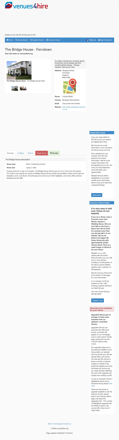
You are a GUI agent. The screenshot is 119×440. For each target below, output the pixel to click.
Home (10, 40)
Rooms (30, 153)
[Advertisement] (87, 17)
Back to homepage (55, 424)
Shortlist (55, 153)
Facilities (21, 153)
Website (58, 107)
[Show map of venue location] (73, 86)
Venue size (11, 167)
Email (57, 103)
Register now (97, 300)
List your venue (54, 40)
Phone (57, 96)
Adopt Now (97, 195)
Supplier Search (38, 40)
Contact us (67, 424)
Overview (10, 153)
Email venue (41, 153)
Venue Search (22, 40)
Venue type (11, 164)
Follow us (92, 40)
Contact (58, 100)
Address (58, 70)
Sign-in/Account (106, 40)
